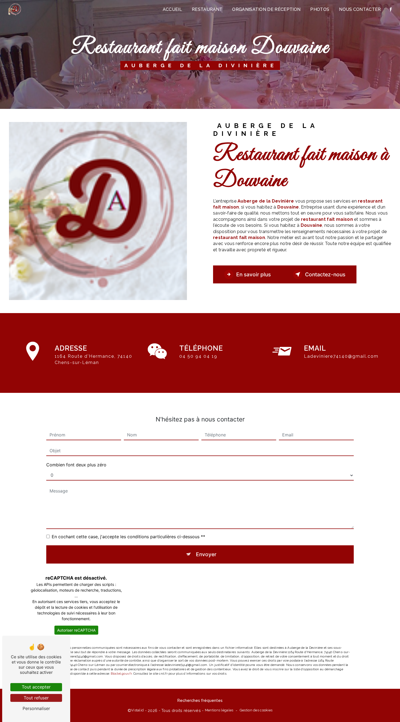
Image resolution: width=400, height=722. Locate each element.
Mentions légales (219, 710)
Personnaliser (36, 708)
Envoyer (206, 554)
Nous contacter (360, 9)
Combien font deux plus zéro (76, 464)
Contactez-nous (325, 274)
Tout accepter (36, 687)
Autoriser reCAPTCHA (76, 630)
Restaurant (207, 9)
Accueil (172, 9)
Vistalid (137, 710)
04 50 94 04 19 (198, 356)
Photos (319, 9)
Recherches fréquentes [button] (200, 700)
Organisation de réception (266, 9)
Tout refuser (36, 697)
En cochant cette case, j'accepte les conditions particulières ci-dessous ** (128, 536)
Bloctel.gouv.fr (121, 673)
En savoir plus (253, 274)
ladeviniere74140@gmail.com (341, 356)
